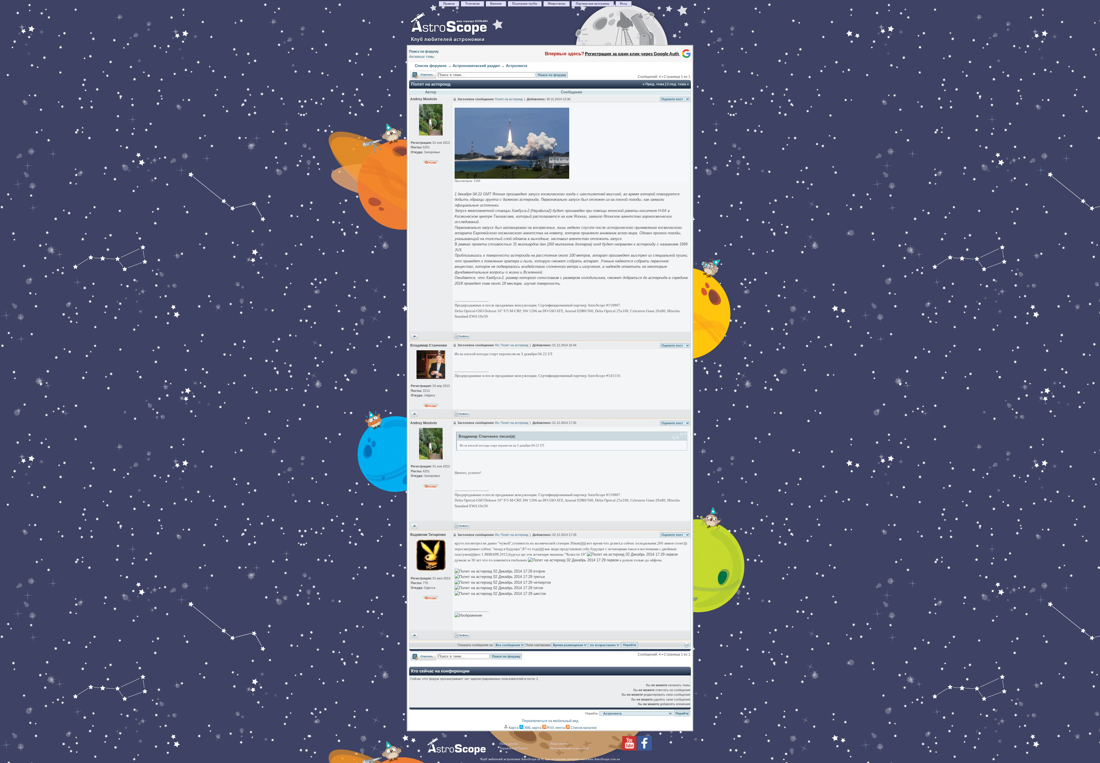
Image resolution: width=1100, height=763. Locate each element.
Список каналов (583, 728)
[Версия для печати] (686, 646)
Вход (623, 3)
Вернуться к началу (414, 336)
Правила (449, 3)
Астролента (516, 66)
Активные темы (421, 57)
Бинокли (496, 3)
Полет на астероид (431, 84)
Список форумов (431, 66)
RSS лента (555, 728)
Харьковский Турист (514, 748)
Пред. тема (654, 84)
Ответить (417, 73)
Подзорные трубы (524, 3)
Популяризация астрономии (569, 748)
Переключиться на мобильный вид (550, 721)
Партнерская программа (592, 3)
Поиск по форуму (424, 52)
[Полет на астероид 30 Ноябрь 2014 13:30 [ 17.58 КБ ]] (512, 177)
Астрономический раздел (476, 66)
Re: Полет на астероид (511, 345)
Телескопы (472, 3)
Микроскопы (556, 3)
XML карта (532, 728)
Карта (513, 728)
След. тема (676, 84)
